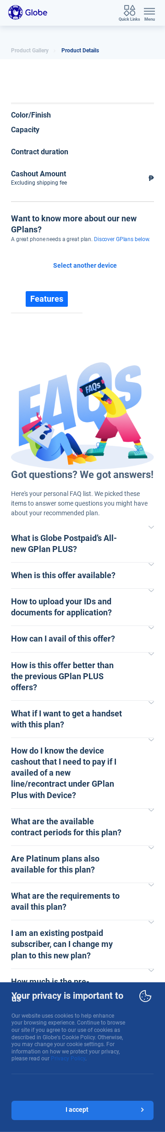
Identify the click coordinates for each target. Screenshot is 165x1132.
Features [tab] (46, 299)
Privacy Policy (68, 1058)
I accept (77, 1109)
